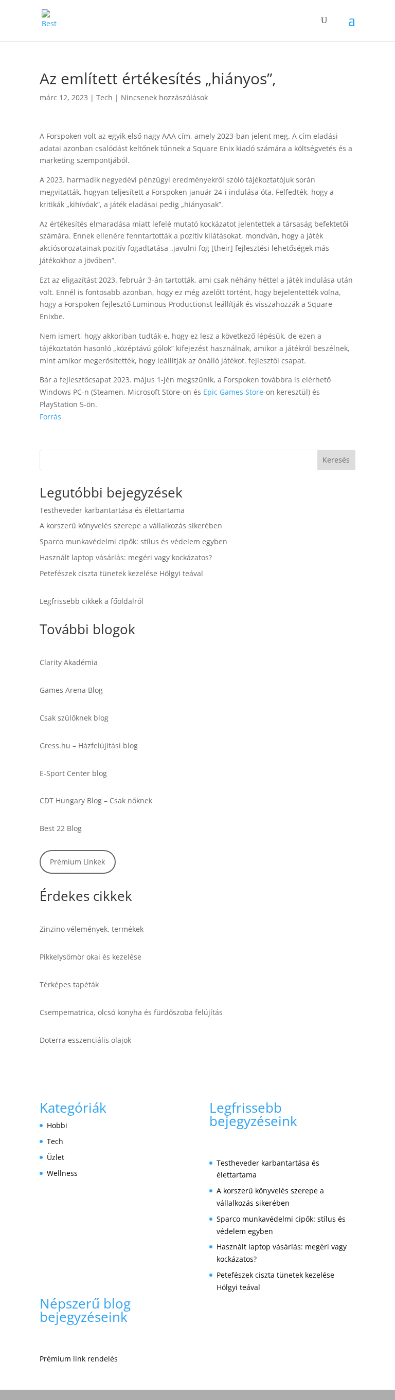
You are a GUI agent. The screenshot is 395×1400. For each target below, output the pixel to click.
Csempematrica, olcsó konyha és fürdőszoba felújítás (131, 1012)
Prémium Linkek (77, 862)
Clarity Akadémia (69, 662)
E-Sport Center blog (73, 773)
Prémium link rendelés (79, 1359)
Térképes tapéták (69, 984)
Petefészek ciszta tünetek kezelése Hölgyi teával (121, 573)
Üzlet (55, 1157)
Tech (104, 97)
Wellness (62, 1173)
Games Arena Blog (71, 690)
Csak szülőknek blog (74, 718)
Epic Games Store (233, 392)
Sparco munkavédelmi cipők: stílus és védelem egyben (133, 541)
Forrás (50, 416)
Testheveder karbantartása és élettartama (112, 510)
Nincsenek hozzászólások (164, 97)
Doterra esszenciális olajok (85, 1040)
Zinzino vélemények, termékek (91, 929)
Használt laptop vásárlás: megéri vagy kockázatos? (126, 557)
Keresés (336, 460)
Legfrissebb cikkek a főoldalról (91, 601)
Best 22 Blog (61, 828)
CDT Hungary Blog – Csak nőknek (96, 800)
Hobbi (57, 1125)
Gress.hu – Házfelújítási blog (89, 745)
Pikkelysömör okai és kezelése (90, 957)
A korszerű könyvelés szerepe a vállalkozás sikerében (131, 525)
